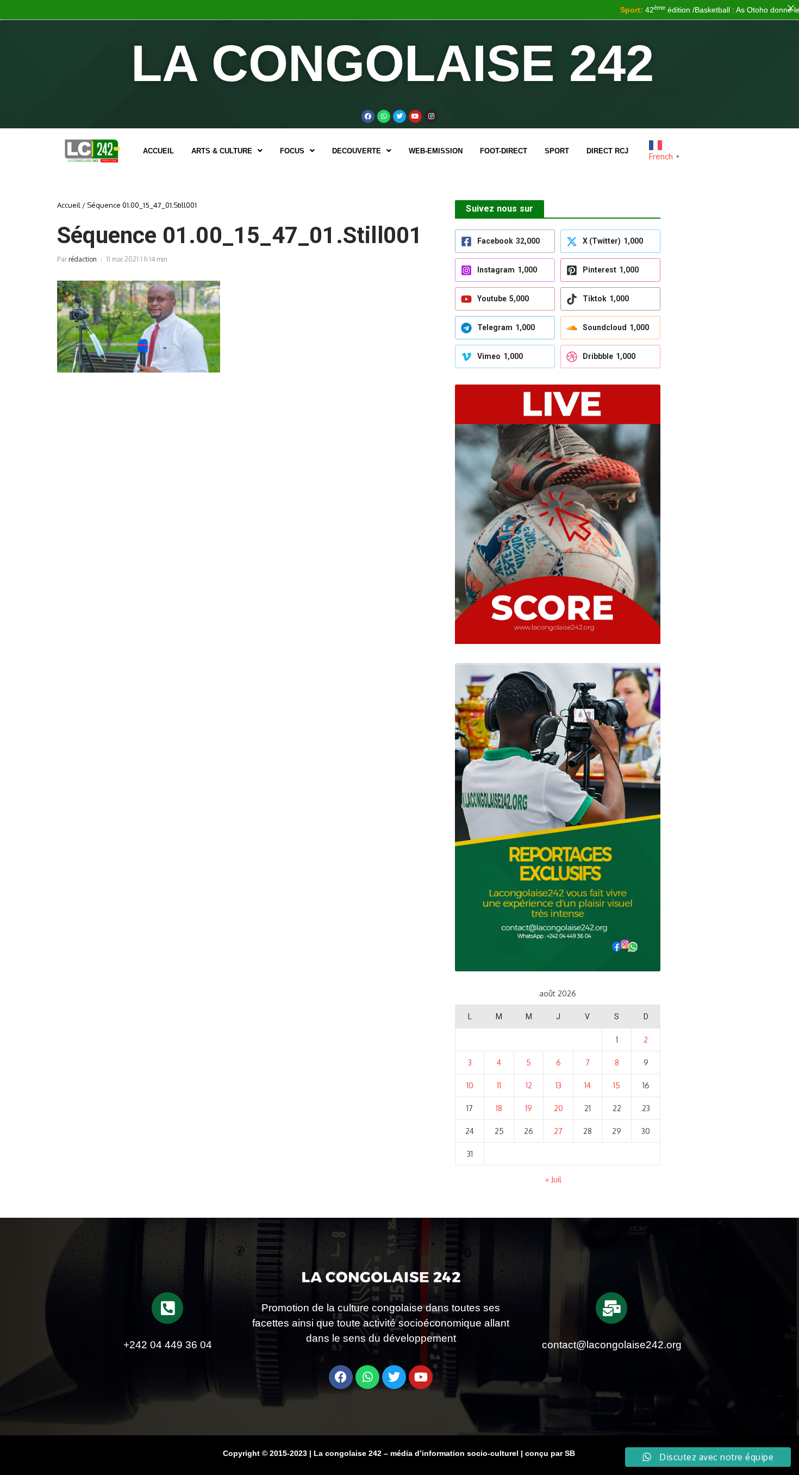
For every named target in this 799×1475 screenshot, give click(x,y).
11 (499, 1085)
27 (558, 1131)
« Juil (553, 1179)
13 (558, 1085)
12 (529, 1085)
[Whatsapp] (383, 116)
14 (587, 1085)
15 (616, 1085)
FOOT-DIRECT (503, 151)
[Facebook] (367, 116)
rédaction (82, 259)
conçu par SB (550, 1453)
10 (469, 1085)
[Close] (791, 8)
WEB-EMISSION (436, 151)
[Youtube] (415, 116)
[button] (227, 151)
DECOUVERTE (356, 151)
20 (558, 1108)
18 (499, 1108)
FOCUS (292, 151)
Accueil (158, 151)
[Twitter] (399, 116)
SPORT (557, 151)
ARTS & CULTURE (221, 151)
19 (528, 1108)
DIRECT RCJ (607, 151)
